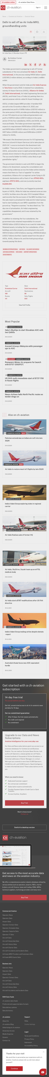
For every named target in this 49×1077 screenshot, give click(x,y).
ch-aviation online (8, 2)
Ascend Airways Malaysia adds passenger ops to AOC (24, 347)
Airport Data (6, 921)
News (4, 16)
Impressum (28, 1042)
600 (25, 299)
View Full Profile (24, 305)
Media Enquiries (7, 1034)
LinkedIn (25, 64)
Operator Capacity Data (10, 931)
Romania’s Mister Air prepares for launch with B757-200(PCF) (23, 363)
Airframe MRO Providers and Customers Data (17, 954)
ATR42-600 (38, 178)
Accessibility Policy (31, 1045)
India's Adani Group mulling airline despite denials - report (24, 633)
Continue (14, 1069)
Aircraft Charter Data (9, 947)
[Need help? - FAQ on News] (30, 32)
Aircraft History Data (9, 944)
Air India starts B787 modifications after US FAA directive (24, 602)
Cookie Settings (29, 1024)
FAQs (26, 1021)
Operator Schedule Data (10, 928)
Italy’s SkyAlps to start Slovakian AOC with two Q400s (24, 331)
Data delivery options (9, 1007)
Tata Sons (8, 88)
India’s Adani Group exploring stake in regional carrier (23, 505)
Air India (31, 72)
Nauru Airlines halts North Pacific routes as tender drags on (24, 395)
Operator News (7, 915)
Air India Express (39, 85)
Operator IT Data (8, 934)
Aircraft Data (7, 938)
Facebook (35, 64)
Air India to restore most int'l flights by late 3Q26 (24, 469)
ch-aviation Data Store (26, 2)
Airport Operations (30, 252)
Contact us (24, 814)
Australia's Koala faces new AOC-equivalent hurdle (22, 664)
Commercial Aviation (15, 16)
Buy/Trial (24, 803)
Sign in (38, 7)
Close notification (43, 1052)
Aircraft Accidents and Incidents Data (15, 951)
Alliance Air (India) (36, 91)
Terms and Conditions (31, 1036)
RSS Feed (45, 64)
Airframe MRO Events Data (11, 957)
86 (25, 293)
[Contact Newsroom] (37, 32)
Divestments (7, 254)
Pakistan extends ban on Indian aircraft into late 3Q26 (23, 439)
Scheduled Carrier (11, 288)
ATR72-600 (14, 181)
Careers (5, 1037)
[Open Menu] (45, 8)
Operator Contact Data (10, 925)
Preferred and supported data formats (15, 1004)
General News (29, 16)
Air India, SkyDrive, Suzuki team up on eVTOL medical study (22, 571)
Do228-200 (7, 184)
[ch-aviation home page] (10, 7)
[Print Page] (44, 32)
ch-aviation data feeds (10, 1001)
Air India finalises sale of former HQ (19, 535)
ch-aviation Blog (8, 1024)
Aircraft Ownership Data (10, 941)
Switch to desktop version (24, 827)
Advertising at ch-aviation (11, 1027)
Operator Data (7, 918)
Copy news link (40, 64)
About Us (5, 1021)
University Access (8, 1031)
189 (6, 293)
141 (6, 299)
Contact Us (6, 1040)
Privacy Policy (29, 1039)
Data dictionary (7, 1011)
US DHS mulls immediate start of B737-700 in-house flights (24, 379)
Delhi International (12, 93)
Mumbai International (10, 249)
